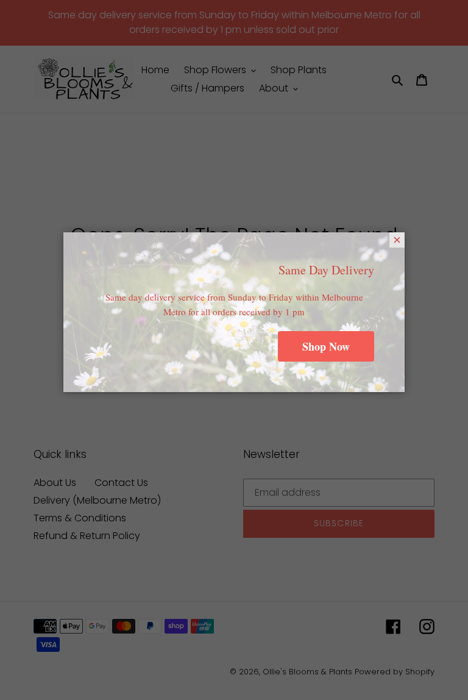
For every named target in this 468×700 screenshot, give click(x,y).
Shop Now (326, 346)
